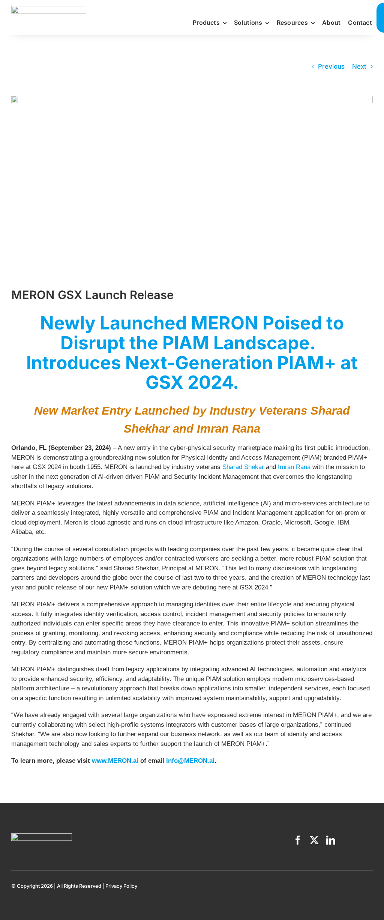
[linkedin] (330, 840)
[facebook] (297, 840)
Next (359, 66)
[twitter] (314, 840)
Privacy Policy (121, 886)
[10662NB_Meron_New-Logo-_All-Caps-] (48, 9)
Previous (331, 66)
